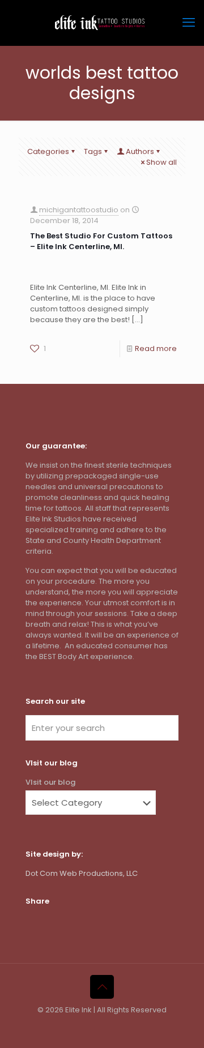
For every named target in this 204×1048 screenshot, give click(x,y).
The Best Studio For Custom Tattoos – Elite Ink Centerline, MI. (101, 241)
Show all (161, 162)
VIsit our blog (50, 782)
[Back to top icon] (102, 987)
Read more (156, 348)
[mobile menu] (188, 22)
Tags (93, 151)
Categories (48, 151)
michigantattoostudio (78, 209)
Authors (140, 151)
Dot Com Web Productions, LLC (82, 873)
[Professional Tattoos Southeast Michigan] (102, 23)
